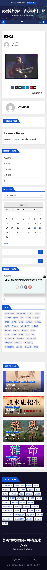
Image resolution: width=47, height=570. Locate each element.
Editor (17, 43)
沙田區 (32, 498)
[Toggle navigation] (22, 22)
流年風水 (29, 322)
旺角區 (21, 322)
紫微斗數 (25, 330)
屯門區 (7, 322)
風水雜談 (19, 347)
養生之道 (28, 347)
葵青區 (7, 334)
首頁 (8, 565)
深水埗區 (38, 322)
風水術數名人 (28, 343)
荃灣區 (33, 330)
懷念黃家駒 (36, 93)
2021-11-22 (12, 463)
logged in (17, 139)
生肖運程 (8, 330)
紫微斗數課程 (31, 381)
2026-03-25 (12, 388)
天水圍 (28, 318)
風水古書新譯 (31, 338)
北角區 (15, 318)
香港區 (36, 347)
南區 (22, 318)
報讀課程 (23, 381)
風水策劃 (40, 515)
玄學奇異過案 (25, 326)
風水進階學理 (9, 347)
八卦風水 (8, 318)
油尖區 (39, 498)
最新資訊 (14, 565)
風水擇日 (18, 343)
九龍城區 (6, 490)
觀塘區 (21, 334)
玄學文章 (18, 506)
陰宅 (27, 334)
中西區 (28, 486)
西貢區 (14, 334)
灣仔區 (7, 326)
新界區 (14, 322)
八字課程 (7, 158)
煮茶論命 (15, 326)
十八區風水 (14, 494)
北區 (37, 490)
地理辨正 (29, 494)
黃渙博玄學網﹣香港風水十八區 (23, 11)
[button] (40, 22)
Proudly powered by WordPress (13, 560)
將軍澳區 (36, 318)
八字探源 (7, 175)
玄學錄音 (35, 326)
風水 (33, 334)
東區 (25, 498)
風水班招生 (8, 163)
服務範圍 (29, 565)
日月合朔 (7, 169)
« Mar (6, 243)
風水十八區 (20, 338)
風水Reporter (9, 338)
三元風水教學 (9, 313)
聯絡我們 (37, 565)
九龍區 (30, 313)
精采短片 (16, 330)
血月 (5, 181)
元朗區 (37, 313)
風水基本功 (8, 343)
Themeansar (40, 560)
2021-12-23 (12, 438)
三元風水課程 (21, 313)
